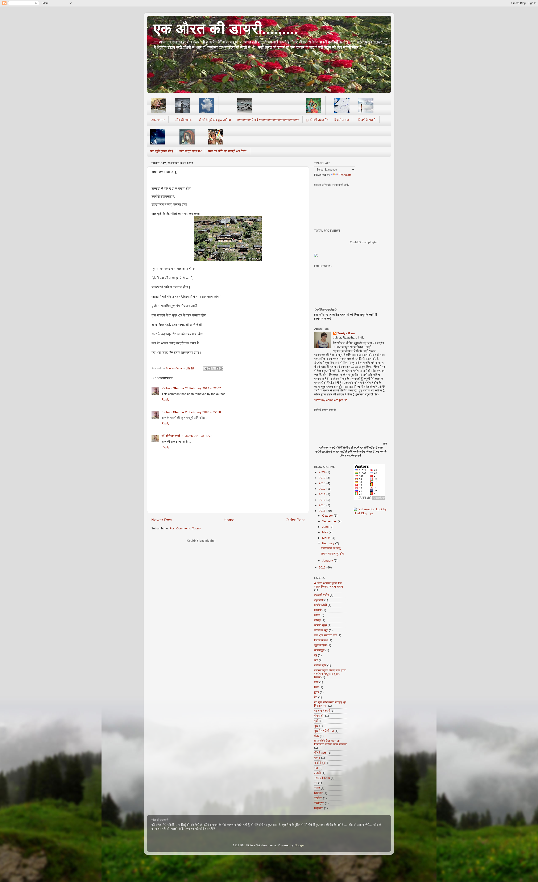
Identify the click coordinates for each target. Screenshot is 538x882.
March (326, 537)
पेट (315, 697)
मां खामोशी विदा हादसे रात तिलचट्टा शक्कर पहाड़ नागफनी (330, 742)
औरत (317, 615)
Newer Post (161, 520)
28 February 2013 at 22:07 (203, 388)
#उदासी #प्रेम (321, 595)
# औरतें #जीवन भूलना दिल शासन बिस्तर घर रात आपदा (328, 585)
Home (229, 520)
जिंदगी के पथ (321, 640)
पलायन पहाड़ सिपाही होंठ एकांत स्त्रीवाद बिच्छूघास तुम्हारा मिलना (330, 674)
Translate (345, 174)
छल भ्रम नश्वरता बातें (325, 635)
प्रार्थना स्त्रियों (322, 710)
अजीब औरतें (320, 605)
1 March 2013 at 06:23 (197, 436)
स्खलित (318, 798)
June (326, 526)
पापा (316, 682)
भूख (316, 725)
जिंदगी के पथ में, (367, 120)
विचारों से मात (341, 120)
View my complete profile (330, 400)
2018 (322, 483)
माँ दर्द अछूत (320, 752)
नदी (316, 660)
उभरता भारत (158, 120)
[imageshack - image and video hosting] (316, 256)
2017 (322, 488)
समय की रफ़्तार (322, 778)
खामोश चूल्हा (320, 625)
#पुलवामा (318, 600)
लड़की (317, 772)
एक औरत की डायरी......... (225, 29)
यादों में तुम (319, 762)
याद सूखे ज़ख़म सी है (161, 151)
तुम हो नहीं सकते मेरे (317, 120)
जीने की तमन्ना (183, 120)
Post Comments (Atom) (185, 528)
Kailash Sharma (173, 388)
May (325, 532)
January (328, 560)
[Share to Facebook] (217, 368)
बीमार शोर (319, 715)
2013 (322, 510)
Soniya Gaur (346, 333)
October (328, 515)
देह (315, 655)
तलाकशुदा (319, 650)
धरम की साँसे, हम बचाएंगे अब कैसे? (227, 151)
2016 (322, 494)
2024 (322, 472)
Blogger (299, 845)
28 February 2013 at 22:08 (203, 412)
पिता (316, 687)
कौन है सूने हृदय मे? (190, 151)
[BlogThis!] (209, 368)
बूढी (316, 720)
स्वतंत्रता (319, 803)
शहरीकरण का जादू (330, 548)
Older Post (295, 520)
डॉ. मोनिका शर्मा (171, 436)
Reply (165, 399)
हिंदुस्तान (318, 808)
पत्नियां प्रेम (320, 665)
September (330, 521)
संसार (317, 788)
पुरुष (316, 692)
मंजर (316, 736)
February (328, 543)
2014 (322, 505)
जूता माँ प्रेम (320, 645)
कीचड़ (317, 620)
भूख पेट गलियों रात (324, 730)
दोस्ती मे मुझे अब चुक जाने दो (215, 120)
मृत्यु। (317, 757)
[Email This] (205, 368)
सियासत (318, 793)
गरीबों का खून (321, 630)
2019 (322, 477)
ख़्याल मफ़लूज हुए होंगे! (332, 553)
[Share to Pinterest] (221, 368)
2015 (322, 499)
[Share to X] (213, 368)
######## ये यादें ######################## (268, 120)
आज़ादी (318, 610)
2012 (322, 567)
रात (316, 767)
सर (315, 783)
